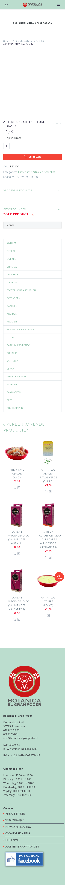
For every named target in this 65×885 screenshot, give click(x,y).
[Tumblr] (27, 177)
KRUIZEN (12, 321)
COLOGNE (12, 274)
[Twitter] (17, 177)
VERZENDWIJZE (14, 820)
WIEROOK (12, 384)
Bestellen (35, 156)
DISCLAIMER (12, 840)
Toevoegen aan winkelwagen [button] (15, 488)
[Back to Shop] (57, 122)
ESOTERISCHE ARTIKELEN (21, 290)
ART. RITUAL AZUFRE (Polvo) (48, 601)
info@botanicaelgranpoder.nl (20, 738)
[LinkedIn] (32, 177)
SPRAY (10, 368)
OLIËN (10, 337)
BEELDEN (12, 250)
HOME (59, 9)
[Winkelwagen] (6, 5)
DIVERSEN (12, 282)
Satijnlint (40, 41)
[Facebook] (13, 177)
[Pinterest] (22, 177)
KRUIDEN (12, 313)
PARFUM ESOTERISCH (19, 345)
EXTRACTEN (13, 298)
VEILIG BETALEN (15, 813)
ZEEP (9, 400)
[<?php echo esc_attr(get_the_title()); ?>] (18, 488)
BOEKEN (11, 258)
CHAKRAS (12, 266)
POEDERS (12, 352)
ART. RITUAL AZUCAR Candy (17, 473)
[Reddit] (36, 177)
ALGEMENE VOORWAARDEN (22, 846)
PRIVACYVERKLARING (18, 827)
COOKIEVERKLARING (17, 833)
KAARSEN (12, 305)
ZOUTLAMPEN (15, 407)
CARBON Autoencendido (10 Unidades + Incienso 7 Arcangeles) (50, 539)
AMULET (11, 243)
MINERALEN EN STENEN (20, 329)
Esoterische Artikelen (22, 41)
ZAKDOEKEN (14, 392)
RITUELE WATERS (17, 376)
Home (6, 41)
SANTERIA (12, 360)
